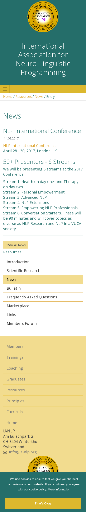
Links (11, 314)
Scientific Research (23, 270)
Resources (23, 96)
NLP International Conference (30, 145)
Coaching (14, 368)
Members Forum (22, 323)
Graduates (15, 379)
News (39, 96)
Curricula (14, 411)
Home (8, 96)
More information (59, 489)
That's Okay (43, 503)
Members (15, 346)
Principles (15, 400)
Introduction (18, 261)
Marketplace (18, 305)
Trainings (15, 357)
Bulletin (14, 288)
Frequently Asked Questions (32, 296)
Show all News (16, 245)
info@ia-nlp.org (23, 451)
